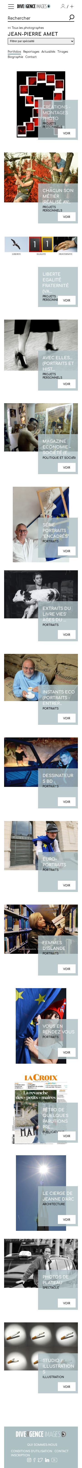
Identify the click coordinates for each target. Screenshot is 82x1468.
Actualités (48, 51)
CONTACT (61, 1451)
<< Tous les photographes (26, 27)
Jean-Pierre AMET (33, 34)
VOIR (66, 133)
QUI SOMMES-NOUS (42, 1444)
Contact (31, 57)
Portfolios (14, 51)
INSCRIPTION (20, 1455)
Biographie (15, 57)
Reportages (31, 51)
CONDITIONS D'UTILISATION (31, 1451)
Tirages (62, 51)
